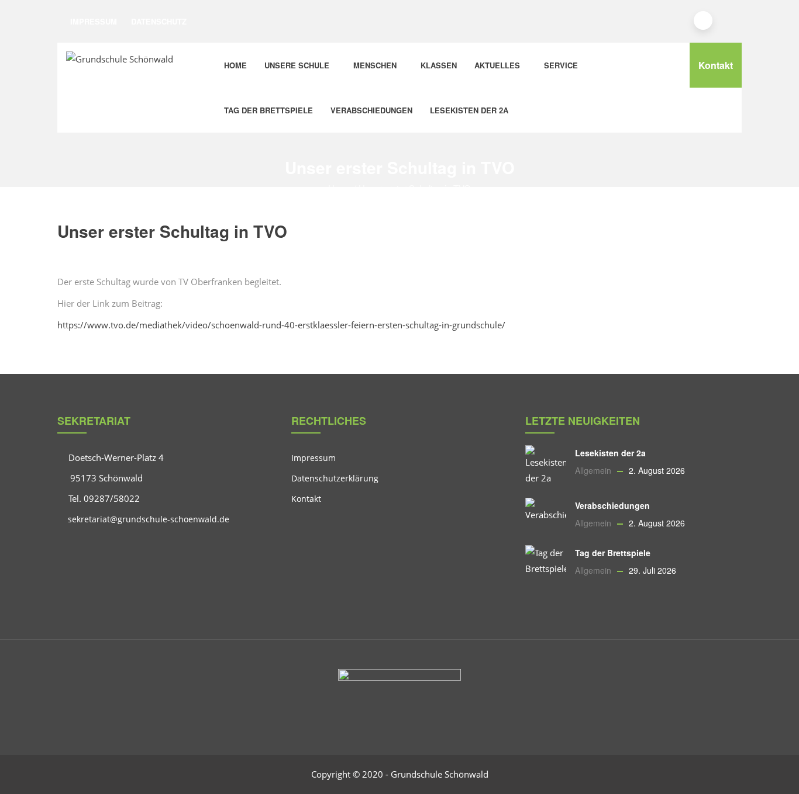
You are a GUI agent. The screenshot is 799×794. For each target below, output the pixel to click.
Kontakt (715, 65)
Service (561, 65)
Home (235, 65)
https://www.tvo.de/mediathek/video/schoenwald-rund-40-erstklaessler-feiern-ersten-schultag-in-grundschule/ (281, 325)
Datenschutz (159, 21)
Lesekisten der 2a (469, 110)
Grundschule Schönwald (439, 774)
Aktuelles (497, 65)
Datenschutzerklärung (334, 478)
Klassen (439, 65)
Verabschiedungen (371, 110)
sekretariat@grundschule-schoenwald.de (147, 519)
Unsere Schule (296, 65)
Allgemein (593, 470)
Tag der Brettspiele (268, 110)
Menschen (375, 65)
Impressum (93, 21)
